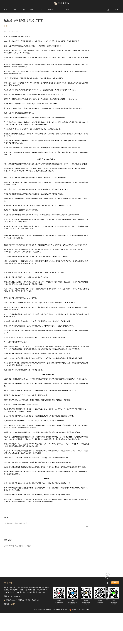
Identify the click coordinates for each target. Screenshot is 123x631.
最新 (14, 10)
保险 (31, 10)
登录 (116, 9)
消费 (67, 10)
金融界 (13, 604)
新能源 (50, 10)
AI (59, 10)
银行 (23, 10)
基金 (40, 10)
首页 (5, 10)
